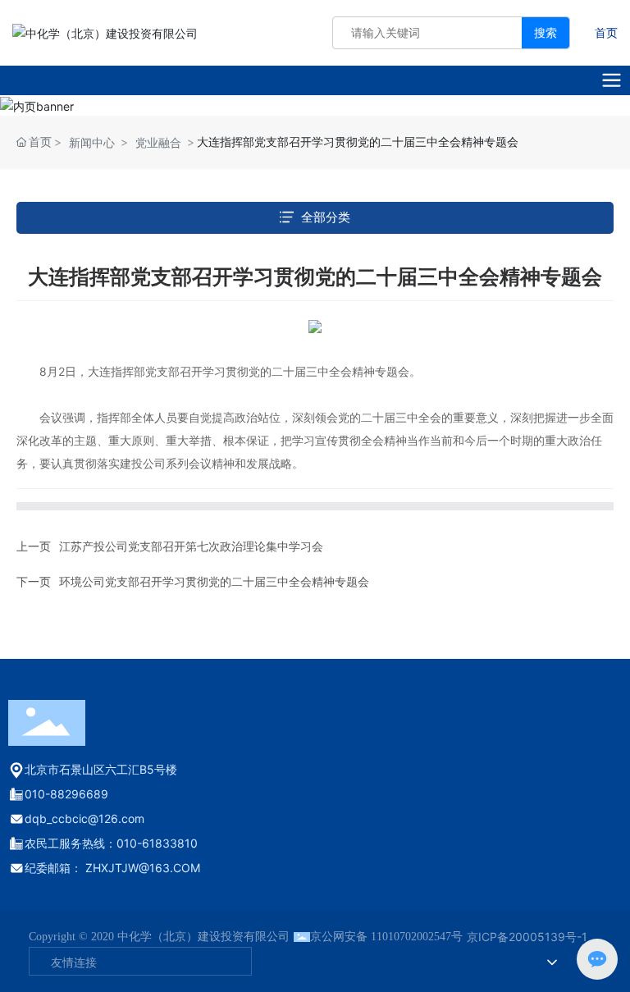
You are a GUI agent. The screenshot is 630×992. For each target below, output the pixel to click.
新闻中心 (92, 142)
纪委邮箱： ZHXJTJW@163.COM (112, 868)
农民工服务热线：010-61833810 (111, 843)
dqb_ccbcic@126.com (84, 818)
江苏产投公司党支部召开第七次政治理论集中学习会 (191, 546)
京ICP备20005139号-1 (527, 937)
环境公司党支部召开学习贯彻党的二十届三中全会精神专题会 (214, 581)
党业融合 (158, 142)
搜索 (545, 32)
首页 (606, 32)
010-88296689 (66, 794)
